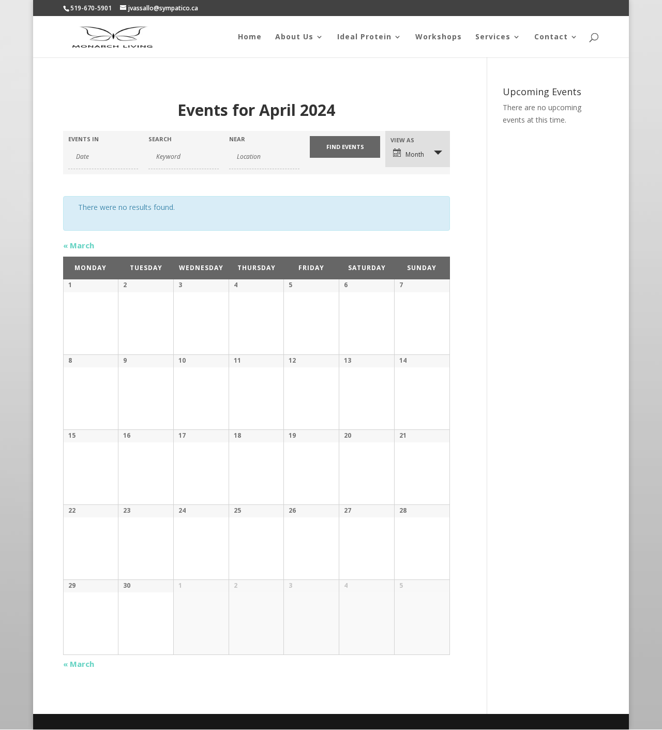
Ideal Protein (364, 37)
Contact (551, 37)
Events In (83, 139)
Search (160, 139)
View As (402, 140)
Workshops (438, 37)
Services (492, 37)
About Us (294, 37)
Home (250, 37)
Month (414, 154)
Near (237, 139)
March (78, 245)
